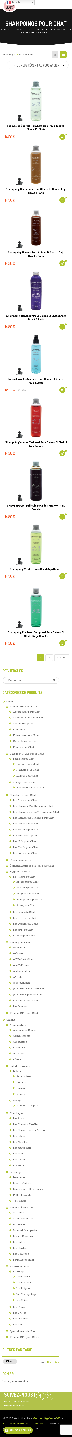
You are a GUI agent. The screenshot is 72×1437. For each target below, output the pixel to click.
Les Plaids (19, 1159)
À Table (17, 977)
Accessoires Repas (24, 1030)
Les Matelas (20, 1142)
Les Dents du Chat (24, 912)
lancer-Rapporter (24, 1236)
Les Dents (19, 1307)
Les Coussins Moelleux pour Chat (33, 806)
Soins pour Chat (26, 905)
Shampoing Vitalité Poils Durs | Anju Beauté (36, 569)
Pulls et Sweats (22, 1195)
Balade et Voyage (20, 1066)
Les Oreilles (20, 1318)
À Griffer (18, 953)
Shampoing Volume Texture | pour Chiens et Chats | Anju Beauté (36, 444)
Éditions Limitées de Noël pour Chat (32, 865)
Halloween (19, 1224)
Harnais (21, 1088)
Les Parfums (23, 1282)
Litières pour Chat (24, 935)
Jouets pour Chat (20, 942)
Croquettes (20, 1041)
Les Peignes (23, 1288)
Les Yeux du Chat (23, 929)
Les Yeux (18, 1324)
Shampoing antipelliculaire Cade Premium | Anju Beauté (36, 507)
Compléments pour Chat (28, 717)
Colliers (21, 1082)
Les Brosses (23, 1276)
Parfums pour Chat (28, 887)
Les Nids (18, 1153)
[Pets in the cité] (9, 6)
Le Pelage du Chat (58, 29)
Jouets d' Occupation (25, 1230)
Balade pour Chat (23, 759)
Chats (17, 29)
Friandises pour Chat (26, 735)
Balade (17, 1071)
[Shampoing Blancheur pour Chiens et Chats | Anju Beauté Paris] (36, 291)
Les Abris (18, 1118)
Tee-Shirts (19, 1200)
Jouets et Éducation (21, 1207)
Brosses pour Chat (27, 881)
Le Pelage (19, 1271)
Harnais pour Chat (27, 769)
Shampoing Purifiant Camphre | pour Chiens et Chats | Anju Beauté (36, 634)
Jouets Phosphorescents (27, 994)
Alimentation (18, 1025)
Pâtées (17, 1059)
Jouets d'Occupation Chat (28, 988)
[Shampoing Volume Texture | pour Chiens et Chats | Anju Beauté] (36, 418)
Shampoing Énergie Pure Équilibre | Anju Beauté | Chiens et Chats (36, 127)
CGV (58, 1418)
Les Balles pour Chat (25, 1000)
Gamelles (19, 1053)
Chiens (10, 1019)
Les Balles (19, 1242)
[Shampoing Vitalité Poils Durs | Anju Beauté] (36, 544)
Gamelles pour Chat (25, 741)
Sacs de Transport (27, 1105)
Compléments (21, 1035)
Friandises (19, 1047)
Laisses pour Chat (27, 775)
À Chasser (19, 947)
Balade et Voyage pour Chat (27, 753)
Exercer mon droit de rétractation (24, 1423)
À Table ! (18, 1212)
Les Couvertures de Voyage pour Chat (36, 812)
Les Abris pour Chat (25, 800)
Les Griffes (19, 1312)
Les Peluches (21, 1254)
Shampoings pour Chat (30, 899)
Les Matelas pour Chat (26, 829)
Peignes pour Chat (27, 893)
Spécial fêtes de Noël (23, 1331)
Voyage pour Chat (24, 782)
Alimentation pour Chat (24, 706)
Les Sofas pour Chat (25, 853)
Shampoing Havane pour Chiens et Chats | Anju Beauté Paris (36, 254)
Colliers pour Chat (27, 764)
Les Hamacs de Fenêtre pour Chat (33, 817)
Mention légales (43, 1418)
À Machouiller (21, 971)
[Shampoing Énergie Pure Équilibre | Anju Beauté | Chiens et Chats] (36, 101)
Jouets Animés (21, 982)
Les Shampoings (26, 1294)
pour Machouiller (23, 1259)
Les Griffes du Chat (24, 918)
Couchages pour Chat (23, 795)
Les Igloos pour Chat (25, 823)
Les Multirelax (22, 1147)
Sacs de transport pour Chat (33, 787)
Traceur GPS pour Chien (24, 1337)
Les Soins (22, 1300)
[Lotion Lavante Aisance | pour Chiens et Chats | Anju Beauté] (36, 354)
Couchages (16, 1113)
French (15, 2)
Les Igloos (19, 1136)
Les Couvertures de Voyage (29, 1130)
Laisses (20, 1094)
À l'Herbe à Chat (23, 959)
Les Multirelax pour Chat (28, 835)
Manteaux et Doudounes (28, 1189)
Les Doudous (21, 1006)
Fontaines (19, 729)
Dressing (15, 1172)
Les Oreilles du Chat (25, 924)
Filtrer (9, 1361)
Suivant (61, 657)
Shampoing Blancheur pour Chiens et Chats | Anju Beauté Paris (36, 317)
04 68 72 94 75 (20, 1430)
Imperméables (22, 1183)
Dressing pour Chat (21, 860)
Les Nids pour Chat (24, 841)
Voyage (17, 1100)
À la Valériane (21, 965)
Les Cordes (20, 1248)
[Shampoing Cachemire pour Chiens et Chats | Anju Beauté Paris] (36, 164)
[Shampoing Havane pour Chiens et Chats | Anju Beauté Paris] (36, 228)
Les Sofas (18, 1165)
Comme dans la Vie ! (25, 1218)
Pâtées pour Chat (23, 747)
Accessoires (23, 1076)
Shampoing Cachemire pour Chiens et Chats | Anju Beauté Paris (36, 190)
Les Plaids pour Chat (25, 847)
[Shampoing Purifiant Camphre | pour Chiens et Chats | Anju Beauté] (36, 607)
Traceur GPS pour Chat (24, 1013)
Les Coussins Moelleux (27, 1124)
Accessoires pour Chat (26, 711)
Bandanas (19, 1177)
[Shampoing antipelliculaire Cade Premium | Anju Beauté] (36, 481)
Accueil (6, 29)
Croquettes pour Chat (26, 723)
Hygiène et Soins (33, 29)
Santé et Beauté (19, 1266)
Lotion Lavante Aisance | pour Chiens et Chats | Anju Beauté (36, 380)
